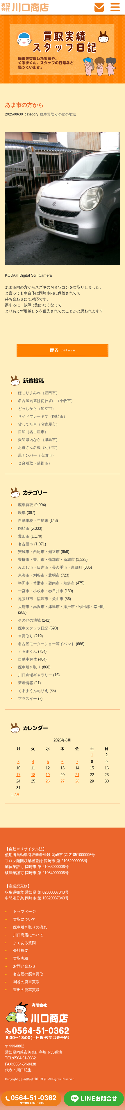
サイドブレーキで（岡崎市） (42, 416)
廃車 (22, 512)
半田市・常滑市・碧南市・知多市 (46, 583)
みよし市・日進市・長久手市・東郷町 (50, 567)
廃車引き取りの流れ (30, 927)
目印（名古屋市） (33, 432)
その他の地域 (65, 114)
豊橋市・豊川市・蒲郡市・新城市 (46, 559)
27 (62, 781)
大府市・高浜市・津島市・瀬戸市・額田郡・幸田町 (61, 606)
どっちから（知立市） (37, 408)
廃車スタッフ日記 (33, 628)
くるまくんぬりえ (33, 691)
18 (33, 775)
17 (18, 775)
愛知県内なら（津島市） (39, 439)
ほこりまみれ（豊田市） (39, 393)
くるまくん (27, 651)
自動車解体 (27, 659)
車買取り (25, 636)
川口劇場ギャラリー (35, 675)
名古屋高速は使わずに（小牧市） (46, 401)
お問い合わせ (24, 966)
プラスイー (27, 698)
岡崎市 (23, 528)
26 (48, 781)
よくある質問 (24, 943)
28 (77, 781)
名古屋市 (25, 544)
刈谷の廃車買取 (26, 982)
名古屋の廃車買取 (28, 974)
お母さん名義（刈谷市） (39, 447)
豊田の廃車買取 (26, 990)
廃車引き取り (29, 667)
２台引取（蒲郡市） (35, 463)
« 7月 (15, 794)
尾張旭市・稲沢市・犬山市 (40, 599)
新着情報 (25, 683)
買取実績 (20, 958)
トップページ (24, 911)
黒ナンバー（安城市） (37, 455)
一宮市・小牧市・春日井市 (40, 591)
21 (77, 775)
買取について (24, 919)
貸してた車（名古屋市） (39, 424)
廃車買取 (47, 114)
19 (48, 775)
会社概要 (20, 950)
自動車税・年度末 (33, 520)
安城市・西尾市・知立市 (39, 551)
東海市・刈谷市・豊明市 (39, 575)
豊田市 (23, 536)
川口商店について (28, 935)
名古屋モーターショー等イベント (46, 644)
